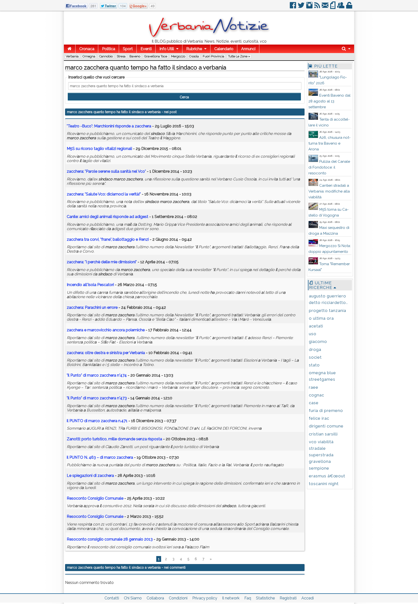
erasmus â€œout (327, 475)
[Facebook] (293, 7)
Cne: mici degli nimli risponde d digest (107, 216)
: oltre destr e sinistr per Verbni (106, 352)
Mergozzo (178, 56)
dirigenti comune (326, 426)
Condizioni (178, 598)
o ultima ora (321, 318)
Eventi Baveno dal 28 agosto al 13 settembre (329, 101)
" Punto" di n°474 (97, 375)
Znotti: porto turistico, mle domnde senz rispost (114, 439)
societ (315, 357)
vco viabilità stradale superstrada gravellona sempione (321, 455)
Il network (230, 598)
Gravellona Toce (155, 56)
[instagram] (309, 7)
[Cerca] (346, 49)
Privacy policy (204, 598)
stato (314, 365)
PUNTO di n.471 (97, 420)
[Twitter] (301, 7)
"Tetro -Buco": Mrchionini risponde (109, 126)
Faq (247, 598)
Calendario (223, 48)
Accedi (307, 598)
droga (315, 349)
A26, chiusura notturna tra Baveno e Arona (329, 143)
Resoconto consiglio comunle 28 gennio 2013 (110, 539)
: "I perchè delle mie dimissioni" (102, 262)
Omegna (88, 56)
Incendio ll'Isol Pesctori (90, 284)
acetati (316, 326)
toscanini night (324, 483)
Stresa (121, 56)
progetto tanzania (327, 310)
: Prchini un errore (92, 307)
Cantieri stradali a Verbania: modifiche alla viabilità (329, 191)
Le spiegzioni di (90, 475)
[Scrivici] (325, 7)
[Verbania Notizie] (209, 37)
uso (312, 333)
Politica (108, 48)
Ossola (194, 56)
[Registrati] (341, 7)
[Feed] (317, 7)
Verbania (72, 56)
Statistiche (265, 598)
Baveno (134, 56)
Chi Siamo (133, 598)
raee (313, 387)
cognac (316, 395)
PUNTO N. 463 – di (100, 457)
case (314, 402)
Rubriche (194, 48)
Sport (128, 48)
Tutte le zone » (239, 56)
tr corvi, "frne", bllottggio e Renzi (108, 239)
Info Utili (166, 48)
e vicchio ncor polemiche (106, 330)
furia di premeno (326, 410)
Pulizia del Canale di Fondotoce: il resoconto (329, 167)
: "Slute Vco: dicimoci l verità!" (104, 194)
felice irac (319, 418)
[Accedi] (349, 7)
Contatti (111, 598)
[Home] (69, 49)
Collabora (155, 598)
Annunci (248, 48)
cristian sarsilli (323, 434)
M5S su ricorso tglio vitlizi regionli (99, 148)
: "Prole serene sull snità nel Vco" (106, 171)
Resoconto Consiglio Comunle (95, 498)
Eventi (146, 48)
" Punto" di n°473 (97, 398)
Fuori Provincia (213, 56)
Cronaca (86, 48)
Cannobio (106, 56)
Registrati (288, 598)
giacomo (318, 341)
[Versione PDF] (333, 7)
